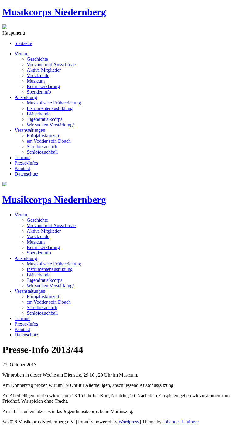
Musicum (36, 81)
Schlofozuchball (42, 152)
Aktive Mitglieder (44, 70)
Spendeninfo (39, 91)
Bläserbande (38, 113)
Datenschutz (26, 173)
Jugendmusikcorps (44, 119)
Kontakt (22, 168)
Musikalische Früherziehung (54, 102)
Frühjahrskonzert (43, 135)
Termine (22, 157)
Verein (21, 53)
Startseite (23, 43)
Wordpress (128, 421)
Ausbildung (26, 97)
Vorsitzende (38, 75)
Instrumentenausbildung (50, 108)
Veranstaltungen (30, 130)
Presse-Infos (26, 163)
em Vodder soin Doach (49, 141)
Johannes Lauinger (181, 421)
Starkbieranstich (42, 146)
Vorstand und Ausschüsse (51, 64)
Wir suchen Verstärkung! (50, 124)
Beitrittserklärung (43, 86)
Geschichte (37, 59)
